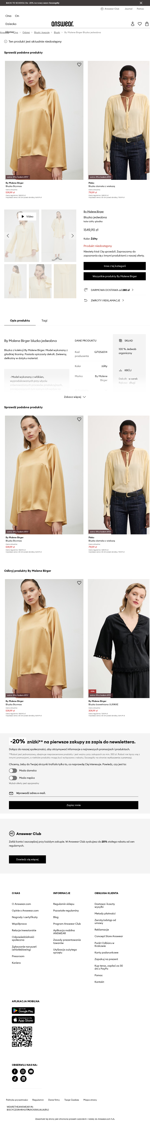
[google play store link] (23, 932)
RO (31, 1000)
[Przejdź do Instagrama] (23, 969)
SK (36, 1000)
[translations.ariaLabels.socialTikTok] (39, 969)
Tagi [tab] (44, 307)
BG (8, 1000)
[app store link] (23, 940)
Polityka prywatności (17, 990)
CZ (14, 1000)
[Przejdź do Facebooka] (15, 969)
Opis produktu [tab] (20, 307)
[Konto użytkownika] (130, 11)
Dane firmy (54, 990)
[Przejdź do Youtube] (31, 969)
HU (24, 1000)
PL (29, 1000)
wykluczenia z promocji (119, 743)
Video (29, 203)
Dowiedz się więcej (27, 844)
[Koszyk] (144, 11)
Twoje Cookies (71, 990)
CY (11, 1000)
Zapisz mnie (74, 790)
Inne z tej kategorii (115, 253)
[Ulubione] (137, 11)
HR (20, 1000)
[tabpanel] (75, 350)
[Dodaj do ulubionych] (79, 53)
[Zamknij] (141, 3)
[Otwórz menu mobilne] (9, 11)
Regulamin (38, 990)
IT (27, 1000)
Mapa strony (90, 990)
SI (34, 1000)
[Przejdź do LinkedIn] (47, 969)
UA (39, 1000)
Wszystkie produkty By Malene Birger (115, 263)
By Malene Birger (94, 198)
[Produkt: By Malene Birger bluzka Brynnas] (44, 108)
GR (17, 1000)
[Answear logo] (63, 11)
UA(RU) (45, 1000)
